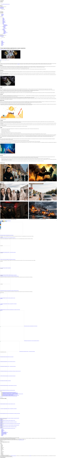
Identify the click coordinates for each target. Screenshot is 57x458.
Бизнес (4, 30)
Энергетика (5, 31)
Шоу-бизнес (4, 29)
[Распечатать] (0, 62)
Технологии (2, 44)
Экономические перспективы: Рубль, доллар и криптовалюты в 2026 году (7, 237)
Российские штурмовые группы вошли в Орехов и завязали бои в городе (7, 420)
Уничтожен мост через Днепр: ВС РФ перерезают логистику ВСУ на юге (7, 428)
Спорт (3, 23)
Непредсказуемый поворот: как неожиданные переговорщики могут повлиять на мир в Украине (10, 413)
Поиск (2, 1)
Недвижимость (2, 447)
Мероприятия (5, 24)
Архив (2, 435)
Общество (2, 14)
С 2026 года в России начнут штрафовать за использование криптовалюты (7, 259)
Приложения (5, 28)
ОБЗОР (2, 11)
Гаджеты (5, 27)
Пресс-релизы (5, 25)
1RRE (30, 455)
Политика (2, 448)
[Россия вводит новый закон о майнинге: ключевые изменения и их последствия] (5, 274)
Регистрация (2, 7)
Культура (2, 43)
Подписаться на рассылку (2, 457)
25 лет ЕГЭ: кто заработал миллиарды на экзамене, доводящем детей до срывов (8, 426)
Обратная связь (1, 36)
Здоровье (3, 19)
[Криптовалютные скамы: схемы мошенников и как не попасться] (11, 234)
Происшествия (4, 22)
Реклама (2, 431)
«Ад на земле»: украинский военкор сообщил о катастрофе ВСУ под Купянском (8, 408)
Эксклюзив (4, 33)
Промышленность (5, 32)
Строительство (2, 451)
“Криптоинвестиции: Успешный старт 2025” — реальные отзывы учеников (8, 252)
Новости (1, 443)
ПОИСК (2, 12)
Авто (3, 17)
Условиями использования (13, 455)
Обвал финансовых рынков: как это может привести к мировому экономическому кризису (9, 290)
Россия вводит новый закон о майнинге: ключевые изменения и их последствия (11, 395)
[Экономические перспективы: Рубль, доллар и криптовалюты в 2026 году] (12, 340)
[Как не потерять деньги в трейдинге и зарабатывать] (5, 267)
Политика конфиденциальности (4, 432)
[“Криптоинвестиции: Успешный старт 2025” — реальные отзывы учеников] (9, 351)
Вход (0, 7)
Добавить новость (2, 8)
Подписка (2, 434)
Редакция (2, 429)
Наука (3, 20)
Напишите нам (2, 430)
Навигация (2, 0)
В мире (2, 15)
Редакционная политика (3, 433)
